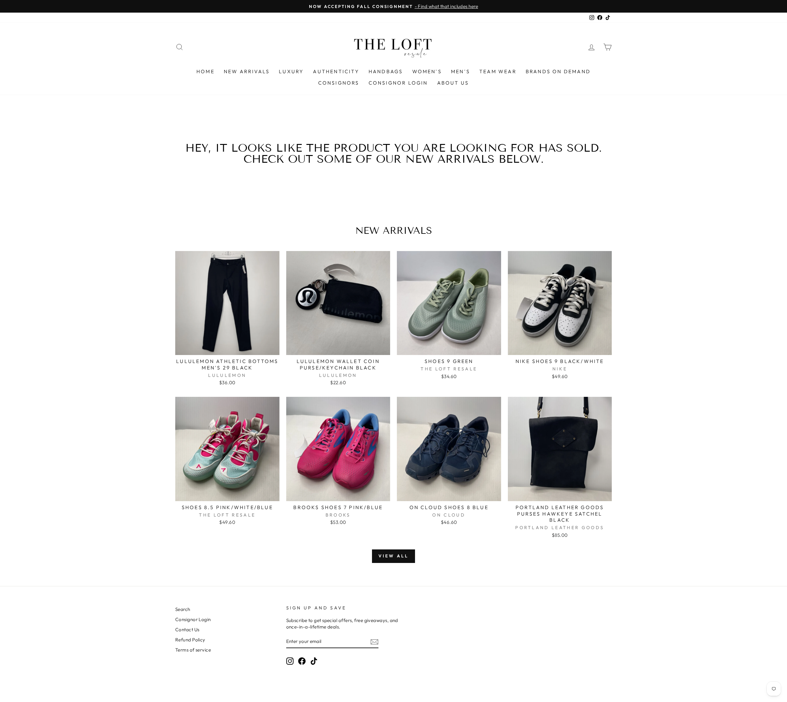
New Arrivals (247, 71)
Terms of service (193, 650)
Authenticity (336, 71)
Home (205, 71)
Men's (460, 71)
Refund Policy (190, 640)
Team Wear (497, 71)
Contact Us (187, 629)
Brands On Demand (558, 71)
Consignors (338, 83)
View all (393, 556)
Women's (427, 71)
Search (182, 609)
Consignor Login (398, 83)
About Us (453, 83)
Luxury (291, 71)
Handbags (386, 71)
